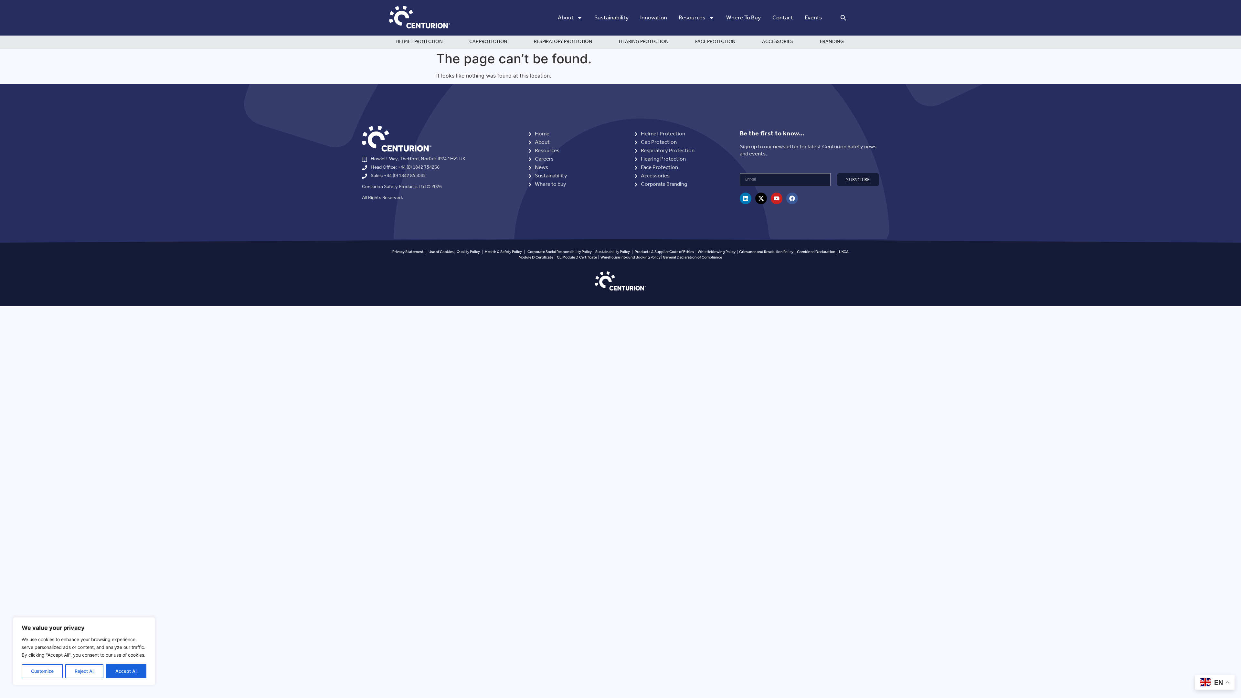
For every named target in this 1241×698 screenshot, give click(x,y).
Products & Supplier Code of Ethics (664, 252)
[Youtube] (776, 198)
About (566, 17)
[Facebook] (792, 198)
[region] (84, 651)
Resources (692, 17)
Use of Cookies (441, 252)
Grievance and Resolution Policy (766, 252)
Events (813, 17)
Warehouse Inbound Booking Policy (630, 257)
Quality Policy (468, 252)
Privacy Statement (408, 252)
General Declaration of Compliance (692, 257)
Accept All (126, 671)
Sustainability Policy (612, 252)
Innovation (653, 17)
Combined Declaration (816, 252)
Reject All (84, 671)
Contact (782, 17)
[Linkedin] (745, 198)
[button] (843, 17)
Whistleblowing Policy (717, 252)
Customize (42, 671)
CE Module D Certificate (577, 257)
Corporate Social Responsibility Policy (559, 252)
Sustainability (611, 17)
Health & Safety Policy (503, 252)
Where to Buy (743, 17)
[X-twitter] (761, 198)
